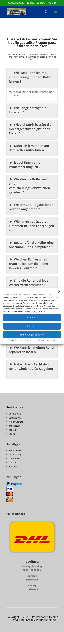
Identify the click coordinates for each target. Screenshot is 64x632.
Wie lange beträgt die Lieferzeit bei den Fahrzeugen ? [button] (31, 225)
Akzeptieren (32, 317)
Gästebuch (14, 458)
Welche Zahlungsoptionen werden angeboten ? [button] (31, 207)
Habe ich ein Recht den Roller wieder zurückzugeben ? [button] (31, 368)
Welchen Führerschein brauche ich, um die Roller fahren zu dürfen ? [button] (28, 263)
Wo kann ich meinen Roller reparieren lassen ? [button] (32, 349)
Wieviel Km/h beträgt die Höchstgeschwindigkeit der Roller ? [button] (30, 128)
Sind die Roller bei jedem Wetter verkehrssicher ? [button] (30, 282)
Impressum (50, 340)
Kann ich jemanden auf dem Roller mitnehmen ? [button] (29, 148)
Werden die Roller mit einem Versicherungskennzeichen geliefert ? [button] (29, 185)
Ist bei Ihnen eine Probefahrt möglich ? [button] (24, 164)
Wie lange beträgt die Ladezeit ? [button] (27, 110)
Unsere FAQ (15, 454)
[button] (59, 291)
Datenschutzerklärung (34, 340)
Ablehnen (32, 326)
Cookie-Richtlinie (16, 340)
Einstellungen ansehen (32, 334)
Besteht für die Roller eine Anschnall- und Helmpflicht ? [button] (31, 244)
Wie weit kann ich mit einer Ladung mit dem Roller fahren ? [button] (30, 77)
